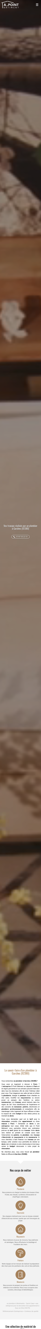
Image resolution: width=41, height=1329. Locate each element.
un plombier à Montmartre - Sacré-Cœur (20, 1303)
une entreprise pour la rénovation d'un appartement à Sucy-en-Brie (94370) (22, 1306)
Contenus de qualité (31, 1311)
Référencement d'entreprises (13, 1311)
